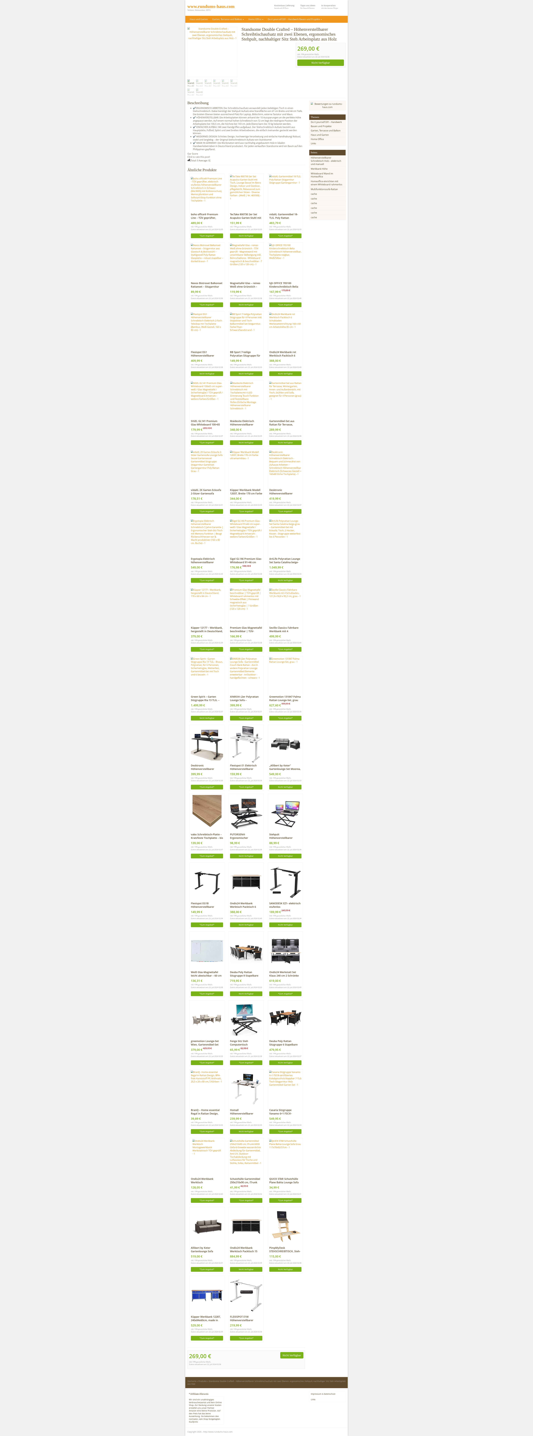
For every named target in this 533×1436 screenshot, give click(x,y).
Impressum (316, 1394)
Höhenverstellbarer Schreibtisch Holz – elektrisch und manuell (326, 161)
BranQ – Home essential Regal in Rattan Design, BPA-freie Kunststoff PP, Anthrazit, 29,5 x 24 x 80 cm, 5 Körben (205, 1111)
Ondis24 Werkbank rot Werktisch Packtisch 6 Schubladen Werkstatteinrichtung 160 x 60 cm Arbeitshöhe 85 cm (285, 353)
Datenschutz (329, 1394)
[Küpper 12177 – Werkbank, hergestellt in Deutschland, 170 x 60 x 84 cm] (207, 606)
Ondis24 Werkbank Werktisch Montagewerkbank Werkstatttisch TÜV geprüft (202, 1180)
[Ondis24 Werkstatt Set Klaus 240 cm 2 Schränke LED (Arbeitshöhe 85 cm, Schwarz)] (285, 951)
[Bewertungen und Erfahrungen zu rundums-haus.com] (327, 105)
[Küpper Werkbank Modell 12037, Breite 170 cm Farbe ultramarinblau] (246, 469)
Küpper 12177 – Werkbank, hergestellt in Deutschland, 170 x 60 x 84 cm (207, 629)
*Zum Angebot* (207, 235)
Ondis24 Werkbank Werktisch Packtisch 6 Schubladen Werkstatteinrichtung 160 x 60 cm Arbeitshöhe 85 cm (246, 905)
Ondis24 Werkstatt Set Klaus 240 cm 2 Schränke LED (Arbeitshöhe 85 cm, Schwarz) (284, 973)
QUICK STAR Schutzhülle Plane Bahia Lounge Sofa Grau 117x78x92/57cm (284, 1180)
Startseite (191, 1381)
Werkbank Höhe (319, 168)
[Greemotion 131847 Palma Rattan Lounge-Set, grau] (285, 675)
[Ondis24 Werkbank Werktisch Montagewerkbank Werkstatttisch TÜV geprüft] (207, 1157)
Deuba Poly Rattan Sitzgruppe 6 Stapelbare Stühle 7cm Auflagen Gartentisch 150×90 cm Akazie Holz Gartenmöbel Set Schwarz (284, 1042)
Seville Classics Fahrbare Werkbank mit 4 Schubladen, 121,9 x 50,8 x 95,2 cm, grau (284, 629)
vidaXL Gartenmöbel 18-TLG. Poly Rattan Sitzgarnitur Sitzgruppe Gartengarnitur (283, 216)
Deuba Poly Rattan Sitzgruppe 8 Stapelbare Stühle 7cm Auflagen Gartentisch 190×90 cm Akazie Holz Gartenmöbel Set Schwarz (245, 973)
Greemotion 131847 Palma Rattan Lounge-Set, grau (285, 698)
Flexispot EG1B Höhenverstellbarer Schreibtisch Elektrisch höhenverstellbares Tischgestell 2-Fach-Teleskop (204, 905)
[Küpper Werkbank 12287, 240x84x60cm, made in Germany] (207, 1295)
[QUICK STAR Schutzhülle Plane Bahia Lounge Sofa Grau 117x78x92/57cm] (285, 1157)
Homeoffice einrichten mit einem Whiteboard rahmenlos (326, 183)
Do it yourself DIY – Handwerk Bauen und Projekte (294, 19)
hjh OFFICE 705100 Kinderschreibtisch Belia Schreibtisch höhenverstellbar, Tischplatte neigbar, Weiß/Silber (283, 284)
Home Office (255, 19)
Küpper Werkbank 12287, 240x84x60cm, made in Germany (206, 1318)
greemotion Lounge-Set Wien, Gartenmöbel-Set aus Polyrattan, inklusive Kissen (205, 1042)
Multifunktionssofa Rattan (324, 189)
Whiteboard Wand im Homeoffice (322, 175)
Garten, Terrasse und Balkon (227, 19)
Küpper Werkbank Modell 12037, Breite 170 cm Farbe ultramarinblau (246, 491)
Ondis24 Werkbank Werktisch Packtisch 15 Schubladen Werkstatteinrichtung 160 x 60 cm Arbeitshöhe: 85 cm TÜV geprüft (245, 1249)
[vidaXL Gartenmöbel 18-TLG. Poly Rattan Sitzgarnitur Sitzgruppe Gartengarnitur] (285, 193)
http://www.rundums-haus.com (217, 1431)
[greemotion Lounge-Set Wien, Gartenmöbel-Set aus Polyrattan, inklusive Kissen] (207, 1020)
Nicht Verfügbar (320, 62)
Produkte (202, 1381)
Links (313, 143)
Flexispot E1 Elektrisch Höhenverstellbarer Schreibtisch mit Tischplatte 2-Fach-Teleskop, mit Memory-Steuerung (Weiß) (243, 767)
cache (314, 193)
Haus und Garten (199, 19)
